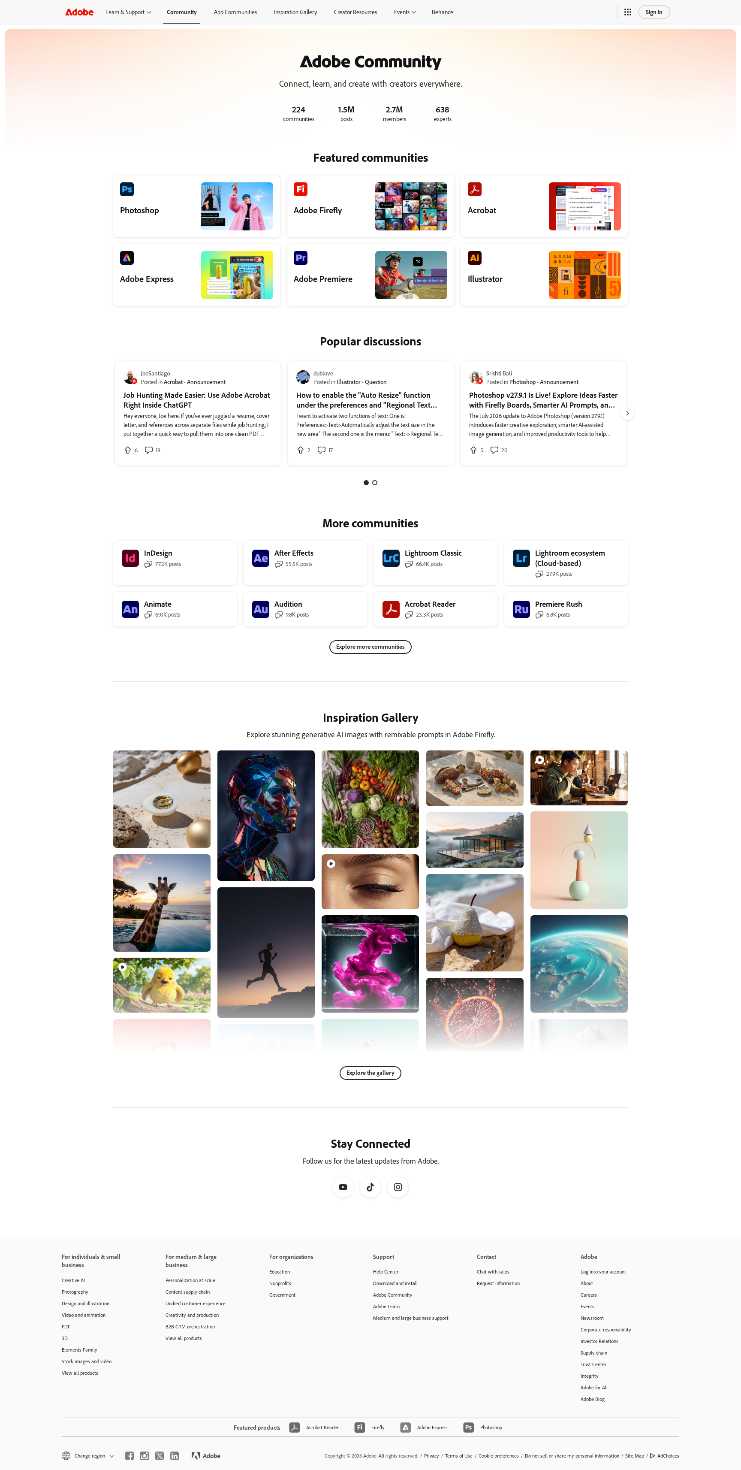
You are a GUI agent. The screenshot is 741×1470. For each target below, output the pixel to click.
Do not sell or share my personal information (572, 1455)
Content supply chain (188, 1292)
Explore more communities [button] (370, 646)
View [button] (194, 837)
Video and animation (83, 1315)
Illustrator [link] (349, 381)
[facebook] (129, 1456)
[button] (628, 12)
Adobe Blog (593, 1399)
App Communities (235, 11)
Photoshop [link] (522, 381)
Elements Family (79, 1349)
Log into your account (603, 1271)
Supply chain (594, 1352)
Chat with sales (493, 1271)
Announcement (206, 381)
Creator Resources (355, 11)
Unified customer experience (196, 1303)
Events (402, 11)
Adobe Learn (386, 1306)
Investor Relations (599, 1341)
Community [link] (182, 11)
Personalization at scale (190, 1280)
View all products (80, 1373)
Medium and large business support (411, 1318)
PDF (66, 1326)
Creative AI (73, 1280)
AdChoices (668, 1455)
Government (282, 1295)
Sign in (654, 11)
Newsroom (592, 1318)
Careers (589, 1295)
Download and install (395, 1283)
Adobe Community (393, 1295)
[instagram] (144, 1456)
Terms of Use (459, 1455)
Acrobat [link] (173, 381)
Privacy (431, 1455)
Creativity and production (192, 1315)
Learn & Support (125, 11)
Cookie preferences (499, 1455)
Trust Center (593, 1364)
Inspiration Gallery (295, 11)
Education (279, 1271)
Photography (75, 1292)
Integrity (590, 1376)
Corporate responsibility (606, 1329)
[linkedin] (174, 1456)
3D (65, 1338)
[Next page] (627, 413)
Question (376, 381)
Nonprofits (280, 1283)
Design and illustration (85, 1303)
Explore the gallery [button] (370, 1072)
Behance (442, 11)
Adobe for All (594, 1387)
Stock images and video (86, 1361)
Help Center (385, 1271)
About (587, 1283)
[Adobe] (79, 12)
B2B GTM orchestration (190, 1326)
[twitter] (159, 1456)
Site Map (634, 1455)
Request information (498, 1283)
